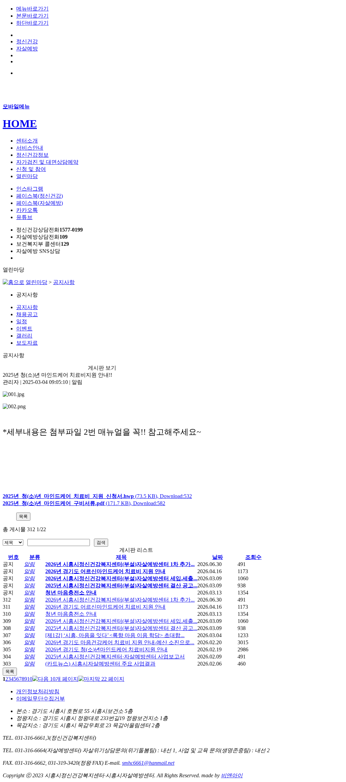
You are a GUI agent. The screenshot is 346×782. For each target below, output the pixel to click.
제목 (121, 557)
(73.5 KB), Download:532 (97, 496)
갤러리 (24, 336)
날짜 (217, 557)
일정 (21, 321)
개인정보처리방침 (37, 691)
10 (29, 679)
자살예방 (27, 48)
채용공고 (27, 314)
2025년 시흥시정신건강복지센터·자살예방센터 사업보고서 (115, 656)
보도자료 (27, 343)
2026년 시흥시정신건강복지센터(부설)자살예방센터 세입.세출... (121, 578)
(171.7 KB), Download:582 (84, 503)
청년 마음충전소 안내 (71, 592)
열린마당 (36, 282)
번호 (13, 557)
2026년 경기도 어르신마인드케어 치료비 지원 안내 (105, 571)
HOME (20, 123)
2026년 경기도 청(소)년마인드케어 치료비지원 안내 (106, 649)
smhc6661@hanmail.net (148, 763)
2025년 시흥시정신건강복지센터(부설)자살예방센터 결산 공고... (121, 585)
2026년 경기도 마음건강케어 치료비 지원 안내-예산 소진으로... (119, 642)
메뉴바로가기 (32, 9)
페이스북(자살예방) (39, 203)
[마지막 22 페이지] (101, 679)
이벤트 (24, 328)
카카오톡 (27, 210)
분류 (34, 557)
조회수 (253, 557)
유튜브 (24, 217)
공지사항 (64, 282)
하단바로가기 (32, 23)
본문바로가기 (32, 16)
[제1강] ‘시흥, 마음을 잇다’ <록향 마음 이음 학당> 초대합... (114, 635)
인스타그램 (29, 189)
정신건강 (27, 41)
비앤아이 (232, 775)
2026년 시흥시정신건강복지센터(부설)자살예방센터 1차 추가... (120, 564)
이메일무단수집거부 (40, 698)
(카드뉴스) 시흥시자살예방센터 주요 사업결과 (100, 664)
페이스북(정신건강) (39, 196)
